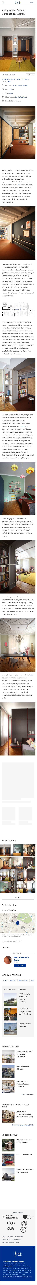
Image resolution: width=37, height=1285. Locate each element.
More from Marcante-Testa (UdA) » (23, 1125)
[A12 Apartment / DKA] (8, 1160)
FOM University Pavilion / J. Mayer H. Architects (24, 998)
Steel (4, 980)
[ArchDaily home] (17, 2)
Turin (18, 185)
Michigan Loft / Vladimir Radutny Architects (23, 1084)
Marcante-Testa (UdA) (20, 85)
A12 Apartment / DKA (24, 1155)
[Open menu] (2, 2)
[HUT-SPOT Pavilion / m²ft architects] (8, 1145)
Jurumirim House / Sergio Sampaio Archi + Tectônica (25, 1011)
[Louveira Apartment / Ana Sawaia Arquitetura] (8, 1056)
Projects (12, 980)
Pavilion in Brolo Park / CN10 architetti (25, 1171)
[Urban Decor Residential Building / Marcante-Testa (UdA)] (8, 1116)
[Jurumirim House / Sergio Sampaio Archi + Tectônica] (10, 1014)
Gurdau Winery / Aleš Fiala (25, 1025)
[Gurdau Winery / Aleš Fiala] (10, 1029)
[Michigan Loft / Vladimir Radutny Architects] (8, 1086)
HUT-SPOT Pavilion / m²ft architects (24, 1141)
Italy (9, 81)
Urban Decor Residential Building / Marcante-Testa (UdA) (25, 1114)
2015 (11, 93)
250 (11, 89)
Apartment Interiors (20, 79)
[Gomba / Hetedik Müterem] (8, 1071)
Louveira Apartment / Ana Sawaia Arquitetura (24, 1054)
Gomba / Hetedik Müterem (23, 1067)
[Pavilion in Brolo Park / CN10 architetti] (8, 1174)
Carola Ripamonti (21, 97)
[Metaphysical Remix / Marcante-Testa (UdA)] (17, 850)
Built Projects (23, 980)
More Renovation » (28, 1094)
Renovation (6, 79)
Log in (31, 2)
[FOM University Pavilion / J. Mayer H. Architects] (10, 999)
